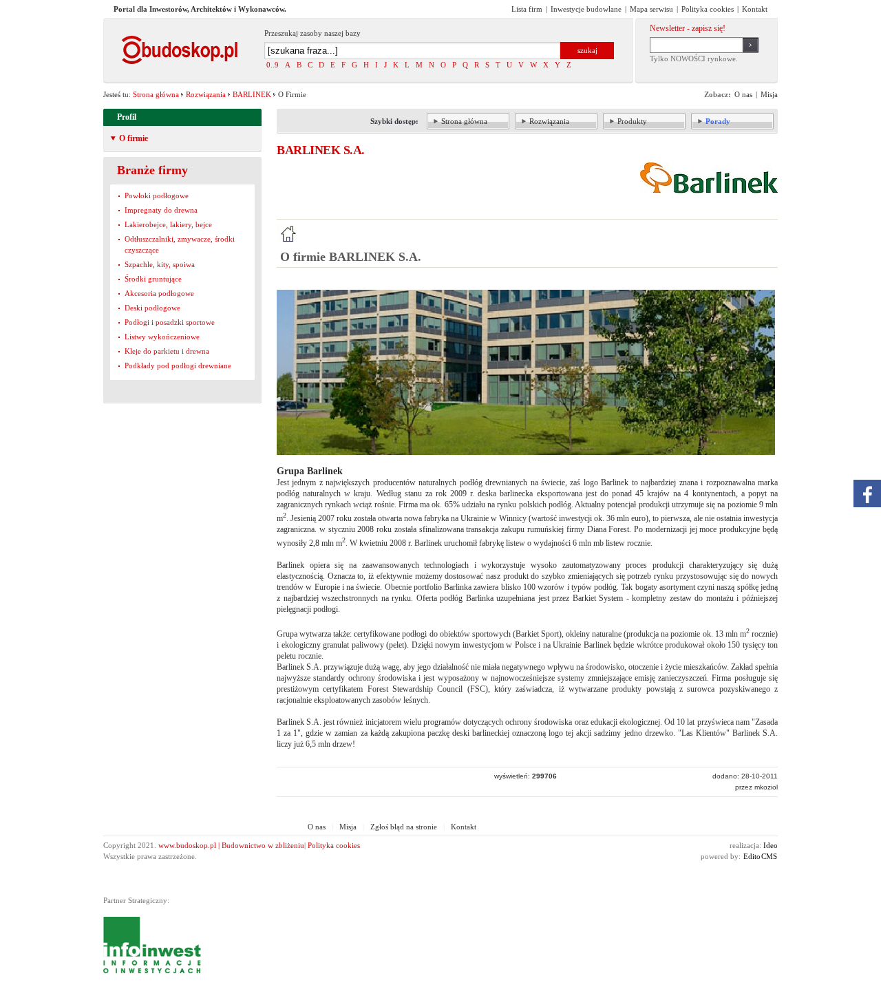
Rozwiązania (206, 94)
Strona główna (156, 94)
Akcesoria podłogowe (159, 293)
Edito (752, 856)
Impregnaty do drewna (161, 210)
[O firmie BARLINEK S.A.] (287, 232)
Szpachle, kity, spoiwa (160, 264)
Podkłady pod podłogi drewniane (178, 365)
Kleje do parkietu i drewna (167, 351)
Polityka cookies (334, 845)
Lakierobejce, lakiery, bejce (168, 224)
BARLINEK (252, 94)
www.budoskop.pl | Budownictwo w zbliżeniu (231, 845)
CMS (769, 856)
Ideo (770, 845)
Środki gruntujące (153, 279)
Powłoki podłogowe (157, 195)
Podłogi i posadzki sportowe (170, 322)
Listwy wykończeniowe (162, 336)
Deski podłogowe (152, 308)
